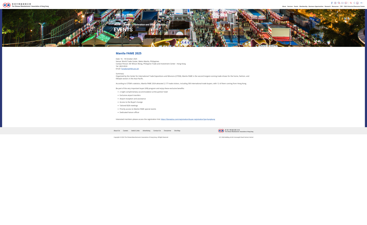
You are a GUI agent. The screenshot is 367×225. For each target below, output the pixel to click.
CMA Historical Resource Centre (354, 6)
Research (328, 6)
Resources (335, 6)
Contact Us (157, 131)
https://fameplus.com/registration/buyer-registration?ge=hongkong (188, 119)
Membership (303, 6)
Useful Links (135, 131)
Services (290, 6)
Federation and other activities (149, 24)
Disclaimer (167, 131)
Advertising (146, 131)
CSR (341, 6)
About (284, 6)
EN (362, 3)
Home (117, 24)
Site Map (177, 131)
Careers (125, 131)
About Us (117, 131)
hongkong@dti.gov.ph (130, 69)
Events (296, 6)
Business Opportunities (316, 6)
